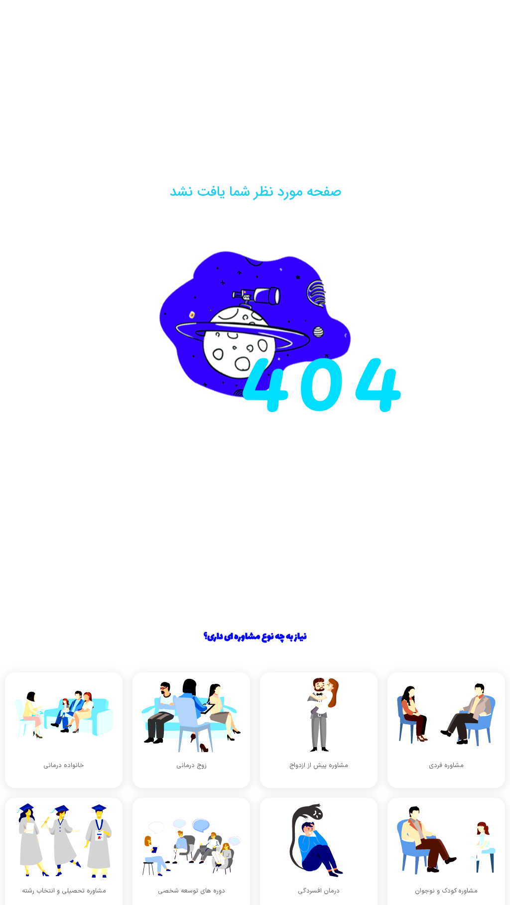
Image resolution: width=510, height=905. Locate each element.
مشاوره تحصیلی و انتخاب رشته (64, 891)
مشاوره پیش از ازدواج (318, 766)
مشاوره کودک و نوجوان (446, 891)
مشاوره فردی (446, 766)
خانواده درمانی (63, 766)
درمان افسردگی (319, 891)
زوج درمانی (191, 766)
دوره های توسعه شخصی (191, 891)
